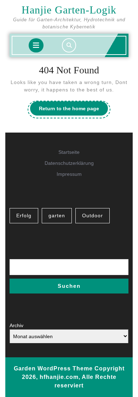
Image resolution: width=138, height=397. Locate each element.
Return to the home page (73, 110)
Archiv (16, 325)
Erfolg (23, 215)
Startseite (69, 152)
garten (56, 215)
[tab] (36, 45)
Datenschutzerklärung (69, 163)
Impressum (69, 174)
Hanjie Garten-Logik (69, 10)
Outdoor (92, 215)
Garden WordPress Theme (53, 368)
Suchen (69, 286)
